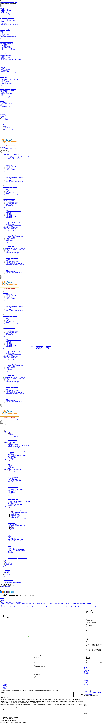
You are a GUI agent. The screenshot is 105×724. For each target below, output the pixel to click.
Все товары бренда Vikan (91, 654)
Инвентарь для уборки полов (65, 606)
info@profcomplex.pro (5, 131)
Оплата (4, 687)
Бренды (85, 667)
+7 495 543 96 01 (4, 118)
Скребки (63, 607)
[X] (6, 592)
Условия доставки (87, 678)
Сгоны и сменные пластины (56, 607)
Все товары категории (90, 653)
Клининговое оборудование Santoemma (16, 471)
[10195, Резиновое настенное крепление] (42, 636)
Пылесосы (12, 528)
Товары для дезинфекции (13, 499)
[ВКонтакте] (1, 592)
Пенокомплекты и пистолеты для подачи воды (30, 607)
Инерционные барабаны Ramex (10, 606)
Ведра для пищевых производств (39, 606)
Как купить (7, 562)
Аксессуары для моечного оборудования (18, 512)
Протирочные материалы (13, 477)
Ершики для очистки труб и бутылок (24, 606)
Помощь (85, 682)
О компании (86, 670)
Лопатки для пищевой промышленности (86, 606)
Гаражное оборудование (13, 444)
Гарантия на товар (87, 679)
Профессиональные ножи (13, 487)
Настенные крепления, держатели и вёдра (12, 607)
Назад (8, 430)
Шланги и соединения (72, 607)
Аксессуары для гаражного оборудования (18, 451)
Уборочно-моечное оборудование (15, 508)
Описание (5, 684)
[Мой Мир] (4, 592)
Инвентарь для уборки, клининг (14, 461)
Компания (7, 569)
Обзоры (85, 688)
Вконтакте (5, 135)
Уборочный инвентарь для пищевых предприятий (18, 535)
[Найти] (1, 6)
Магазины (86, 675)
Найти (85, 705)
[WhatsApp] (9, 592)
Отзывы (4, 685)
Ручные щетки (47, 607)
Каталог (7, 431)
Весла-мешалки (56, 606)
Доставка (5, 688)
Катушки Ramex (49, 606)
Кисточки (73, 606)
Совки (66, 607)
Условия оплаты (87, 676)
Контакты (86, 672)
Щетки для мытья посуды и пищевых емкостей (87, 607)
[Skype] (11, 592)
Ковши (76, 606)
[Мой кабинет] (1, 406)
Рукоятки (42, 607)
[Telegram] (13, 592)
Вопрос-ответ (86, 687)
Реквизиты (86, 680)
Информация (86, 673)
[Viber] (8, 592)
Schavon (2, 606)
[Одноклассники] (3, 592)
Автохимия (10, 434)
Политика (86, 681)
